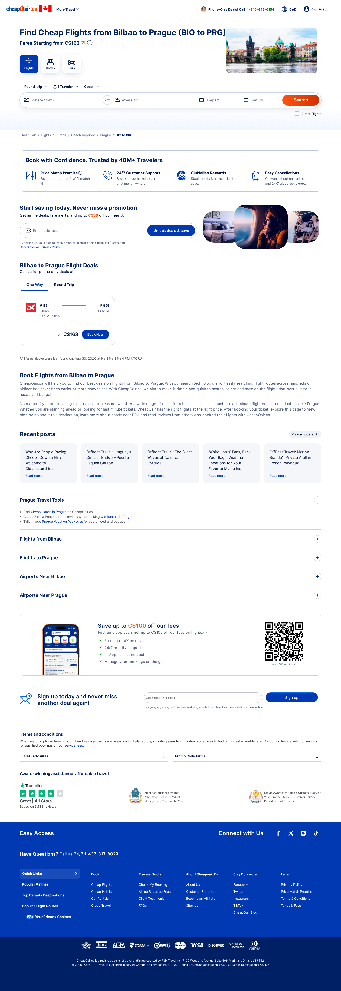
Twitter (238, 891)
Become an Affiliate (200, 898)
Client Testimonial (152, 898)
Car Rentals (100, 898)
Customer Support (200, 891)
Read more (33, 476)
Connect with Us (241, 833)
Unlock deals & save (171, 230)
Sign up (291, 697)
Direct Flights (311, 114)
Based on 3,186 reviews (38, 803)
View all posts (302, 434)
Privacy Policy (50, 247)
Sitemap (192, 905)
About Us (193, 885)
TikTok (238, 905)
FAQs (143, 905)
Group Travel (101, 905)
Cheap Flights (101, 885)
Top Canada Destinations (43, 895)
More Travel (65, 9)
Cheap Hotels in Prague (49, 512)
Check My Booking (153, 885)
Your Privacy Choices (53, 917)
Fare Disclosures (35, 756)
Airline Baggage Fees (154, 891)
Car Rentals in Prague (117, 517)
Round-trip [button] (33, 87)
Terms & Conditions (295, 898)
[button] (237, 9)
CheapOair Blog (245, 912)
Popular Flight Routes (40, 906)
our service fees (71, 745)
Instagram (241, 898)
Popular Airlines (35, 884)
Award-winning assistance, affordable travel (64, 773)
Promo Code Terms (190, 756)
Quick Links (32, 873)
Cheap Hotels (101, 891)
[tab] (29, 64)
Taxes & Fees (291, 905)
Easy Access (37, 833)
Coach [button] (89, 87)
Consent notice (29, 247)
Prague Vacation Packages (62, 521)
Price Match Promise (296, 891)
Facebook (240, 885)
